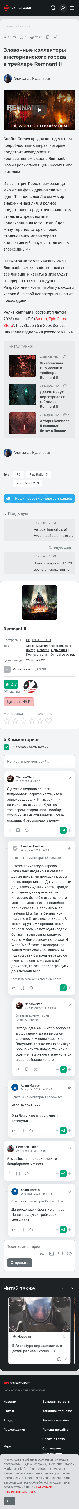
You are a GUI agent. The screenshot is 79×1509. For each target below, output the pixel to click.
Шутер (30, 650)
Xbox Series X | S (28, 483)
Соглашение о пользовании (52, 1451)
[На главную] (18, 8)
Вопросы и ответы (56, 1401)
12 (65, 1359)
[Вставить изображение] (51, 1253)
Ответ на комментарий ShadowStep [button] (37, 858)
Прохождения (14, 1429)
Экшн (30, 645)
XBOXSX (45, 640)
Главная (9, 26)
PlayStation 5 (38, 474)
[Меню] (72, 8)
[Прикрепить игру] (42, 1253)
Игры (8, 1446)
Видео (8, 1420)
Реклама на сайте (55, 1420)
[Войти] (63, 8)
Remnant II (15, 628)
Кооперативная (37, 654)
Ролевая (63, 645)
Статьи (9, 1411)
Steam (41, 319)
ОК (9, 1501)
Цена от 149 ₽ (18, 702)
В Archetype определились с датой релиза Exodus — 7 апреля (37, 1349)
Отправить (20, 1263)
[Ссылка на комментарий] (69, 779)
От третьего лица (63, 654)
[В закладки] (48, 37)
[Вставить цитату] (60, 1253)
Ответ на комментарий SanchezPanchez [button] (32, 1018)
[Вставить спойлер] (69, 1253)
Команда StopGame (57, 1411)
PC (19, 474)
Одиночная (59, 650)
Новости (24, 26)
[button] (9, 830)
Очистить (45, 713)
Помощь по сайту (55, 1429)
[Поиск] (53, 7)
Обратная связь (54, 1439)
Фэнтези (43, 650)
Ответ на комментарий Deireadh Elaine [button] (38, 1201)
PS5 (35, 640)
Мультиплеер (45, 645)
